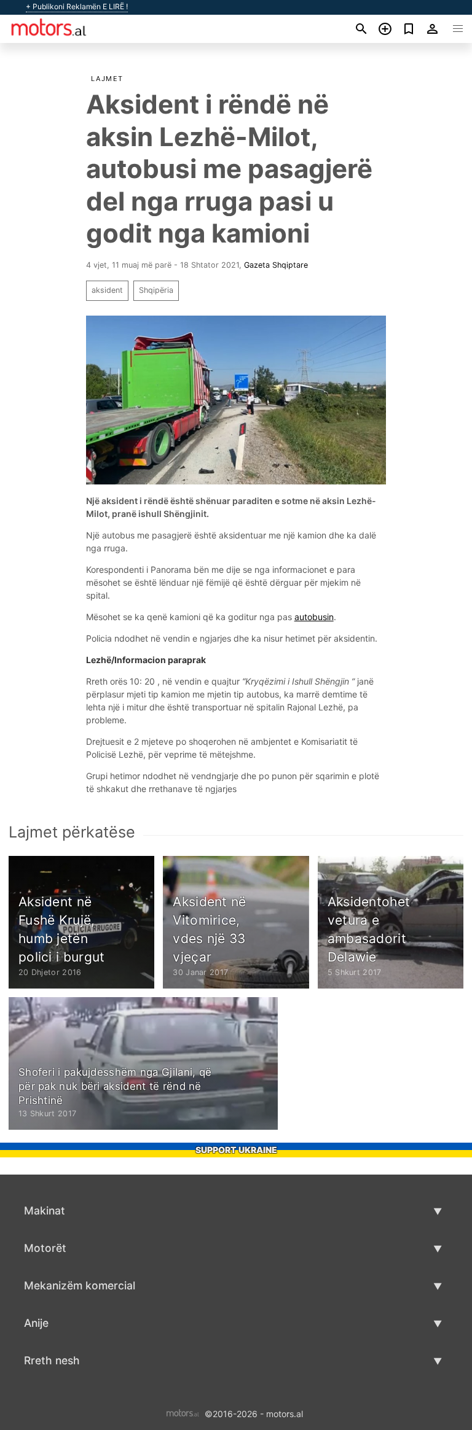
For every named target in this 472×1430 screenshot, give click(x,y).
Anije (36, 1322)
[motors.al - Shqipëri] (182, 1412)
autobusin (314, 617)
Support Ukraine (236, 1149)
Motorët (45, 1248)
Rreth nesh (52, 1360)
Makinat (44, 1210)
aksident (107, 290)
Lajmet (107, 78)
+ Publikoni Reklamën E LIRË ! (77, 6)
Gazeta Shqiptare (276, 265)
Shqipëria (156, 290)
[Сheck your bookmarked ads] (409, 29)
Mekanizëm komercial (79, 1285)
